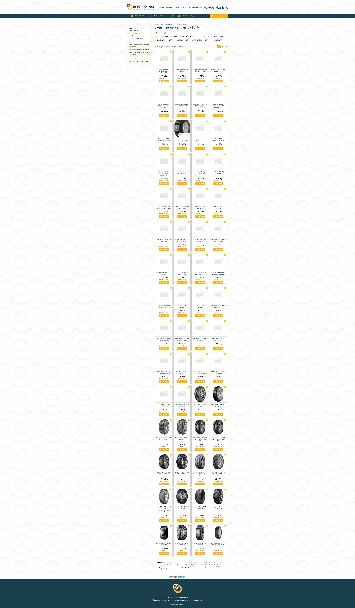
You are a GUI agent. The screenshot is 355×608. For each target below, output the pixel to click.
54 (170, 567)
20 (209, 562)
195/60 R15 (160, 40)
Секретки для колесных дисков (139, 58)
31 (172, 564)
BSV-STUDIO (183, 604)
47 (217, 564)
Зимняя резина (136, 36)
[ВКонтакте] (171, 577)
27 (161, 564)
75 (161, 569)
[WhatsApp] (179, 577)
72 (221, 567)
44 (209, 564)
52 (164, 567)
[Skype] (181, 577)
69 (213, 567)
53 (167, 567)
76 (164, 569)
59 (184, 567)
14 (194, 562)
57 (178, 567)
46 (215, 564)
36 (186, 564)
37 (189, 564)
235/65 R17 (217, 40)
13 (191, 562)
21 (212, 562)
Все (158, 36)
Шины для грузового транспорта (139, 49)
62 (193, 567)
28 (164, 564)
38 (192, 564)
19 (206, 562)
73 (223, 567)
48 (220, 564)
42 (203, 564)
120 (222, 47)
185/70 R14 (202, 36)
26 (158, 564)
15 (196, 562)
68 (210, 567)
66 (204, 567)
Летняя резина (136, 33)
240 (226, 47)
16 (199, 562)
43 (206, 564)
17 (201, 562)
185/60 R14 (183, 36)
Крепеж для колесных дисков (138, 61)
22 (214, 562)
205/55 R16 (179, 40)
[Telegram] (184, 577)
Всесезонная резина (137, 38)
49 (223, 564)
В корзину (163, 81)
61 (190, 567)
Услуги (185, 7)
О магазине (169, 7)
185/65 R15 (211, 36)
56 (175, 567)
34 (180, 564)
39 (195, 564)
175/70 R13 (165, 36)
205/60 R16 (189, 40)
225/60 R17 (208, 40)
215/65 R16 (198, 40)
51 (161, 567)
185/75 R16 (220, 36)
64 (199, 567)
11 (186, 562)
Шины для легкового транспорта (178, 24)
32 (175, 564)
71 (218, 567)
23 (217, 562)
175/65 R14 (174, 36)
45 (212, 564)
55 (173, 567)
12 (189, 562)
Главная (161, 7)
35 (183, 564)
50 (158, 567)
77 (166, 569)
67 (207, 567)
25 (223, 562)
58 (181, 567)
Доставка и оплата (195, 7)
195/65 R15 (169, 40)
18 (204, 562)
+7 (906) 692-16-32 (216, 7)
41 (200, 564)
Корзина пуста (220, 16)
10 (184, 562)
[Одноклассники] (174, 577)
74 (158, 569)
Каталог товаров (165, 24)
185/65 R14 (192, 36)
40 (197, 564)
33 (178, 564)
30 (170, 564)
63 (196, 567)
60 (219, 47)
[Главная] (140, 7)
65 (201, 567)
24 (220, 562)
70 (216, 567)
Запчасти (178, 7)
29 (167, 564)
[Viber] (176, 577)
